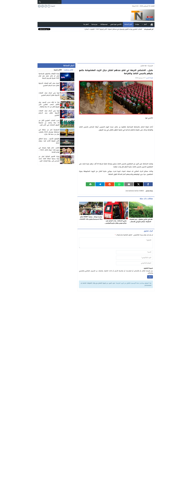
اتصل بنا (86, 24)
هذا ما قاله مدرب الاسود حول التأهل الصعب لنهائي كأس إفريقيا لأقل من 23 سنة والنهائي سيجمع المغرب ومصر (49, 105)
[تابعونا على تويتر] (42, 6)
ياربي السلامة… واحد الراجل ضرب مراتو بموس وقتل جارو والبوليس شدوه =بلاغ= (116, 223)
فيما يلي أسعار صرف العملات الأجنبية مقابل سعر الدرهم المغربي (49, 113)
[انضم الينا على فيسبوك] (39, 6)
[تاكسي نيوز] (96, 15)
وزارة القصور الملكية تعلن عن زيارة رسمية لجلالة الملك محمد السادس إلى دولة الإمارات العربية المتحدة (49, 159)
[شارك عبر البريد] (129, 184)
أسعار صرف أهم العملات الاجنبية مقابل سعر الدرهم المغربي (49, 84)
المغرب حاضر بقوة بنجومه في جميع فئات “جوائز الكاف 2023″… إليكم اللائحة (49, 150)
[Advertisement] (96, 47)
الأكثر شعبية (58, 70)
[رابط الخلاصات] (45, 6)
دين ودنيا (94, 24)
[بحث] (40, 2)
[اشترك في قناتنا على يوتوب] (48, 6)
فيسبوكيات (103, 24)
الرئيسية (151, 24)
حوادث (137, 24)
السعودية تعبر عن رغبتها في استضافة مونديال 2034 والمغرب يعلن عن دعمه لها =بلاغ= (49, 132)
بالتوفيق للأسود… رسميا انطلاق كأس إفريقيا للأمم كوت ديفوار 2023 (49, 141)
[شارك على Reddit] (110, 184)
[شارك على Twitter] (138, 184)
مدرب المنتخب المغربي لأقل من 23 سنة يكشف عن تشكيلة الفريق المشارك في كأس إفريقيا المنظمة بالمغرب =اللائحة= (49, 123)
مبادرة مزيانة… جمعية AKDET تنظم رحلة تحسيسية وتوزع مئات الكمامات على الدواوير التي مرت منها (91, 219)
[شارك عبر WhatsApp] (119, 184)
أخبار (145, 24)
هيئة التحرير (149, 78)
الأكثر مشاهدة (68, 70)
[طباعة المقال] (90, 184)
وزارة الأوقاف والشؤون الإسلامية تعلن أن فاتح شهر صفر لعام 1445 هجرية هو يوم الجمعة (49, 76)
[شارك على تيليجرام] (100, 184)
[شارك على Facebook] (148, 184)
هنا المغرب (143, 65)
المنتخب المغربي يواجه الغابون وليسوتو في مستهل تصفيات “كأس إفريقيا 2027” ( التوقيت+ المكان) (113, 29)
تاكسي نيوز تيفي (116, 24)
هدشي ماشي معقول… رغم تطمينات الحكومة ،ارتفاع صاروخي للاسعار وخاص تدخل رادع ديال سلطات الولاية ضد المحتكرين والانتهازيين (140, 222)
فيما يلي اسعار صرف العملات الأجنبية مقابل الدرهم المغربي (49, 94)
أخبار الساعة (128, 24)
